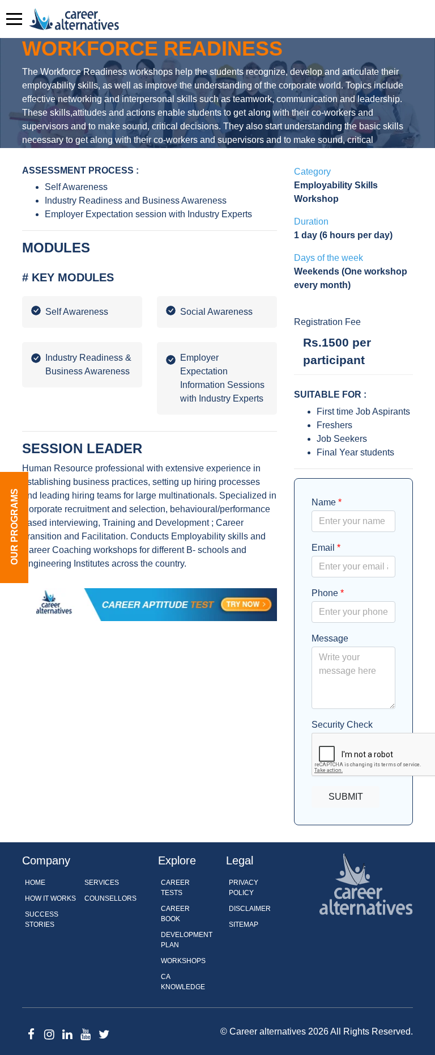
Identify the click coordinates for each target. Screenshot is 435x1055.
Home (35, 883)
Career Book (175, 914)
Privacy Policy (243, 888)
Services (101, 883)
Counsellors (110, 898)
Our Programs (14, 526)
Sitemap (243, 925)
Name (327, 502)
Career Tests (175, 888)
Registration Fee (327, 322)
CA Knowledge (183, 982)
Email (326, 547)
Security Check (342, 724)
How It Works (50, 898)
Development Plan (186, 940)
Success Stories (41, 919)
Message (330, 638)
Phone (328, 593)
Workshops (183, 961)
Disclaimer (250, 909)
